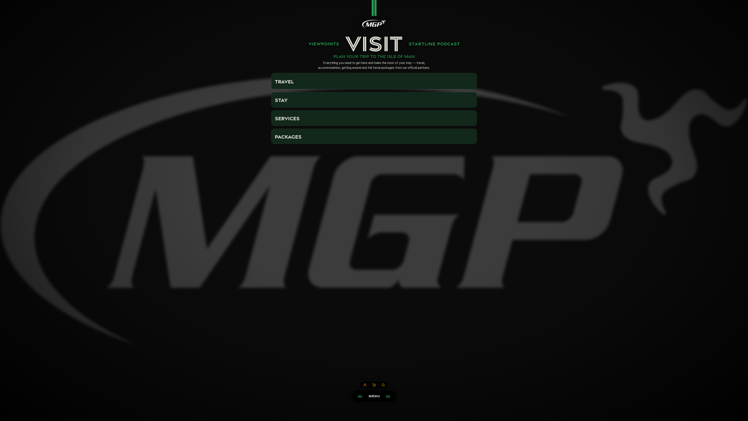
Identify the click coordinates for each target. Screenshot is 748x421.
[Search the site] (383, 385)
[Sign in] (365, 385)
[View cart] (374, 385)
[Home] (374, 24)
